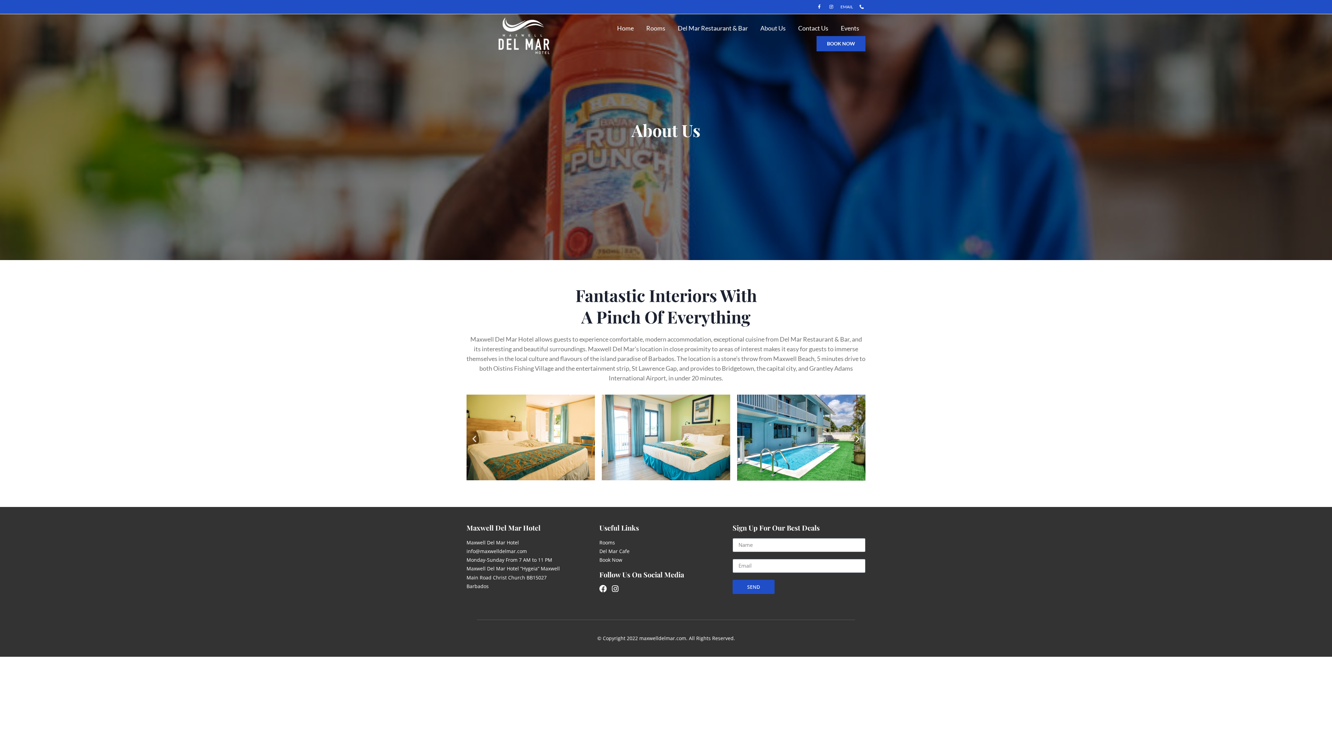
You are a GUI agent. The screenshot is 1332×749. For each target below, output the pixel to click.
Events (850, 28)
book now (841, 43)
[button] (474, 438)
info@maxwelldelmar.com (497, 551)
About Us (773, 28)
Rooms (655, 28)
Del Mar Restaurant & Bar (713, 28)
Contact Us (813, 28)
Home (625, 28)
